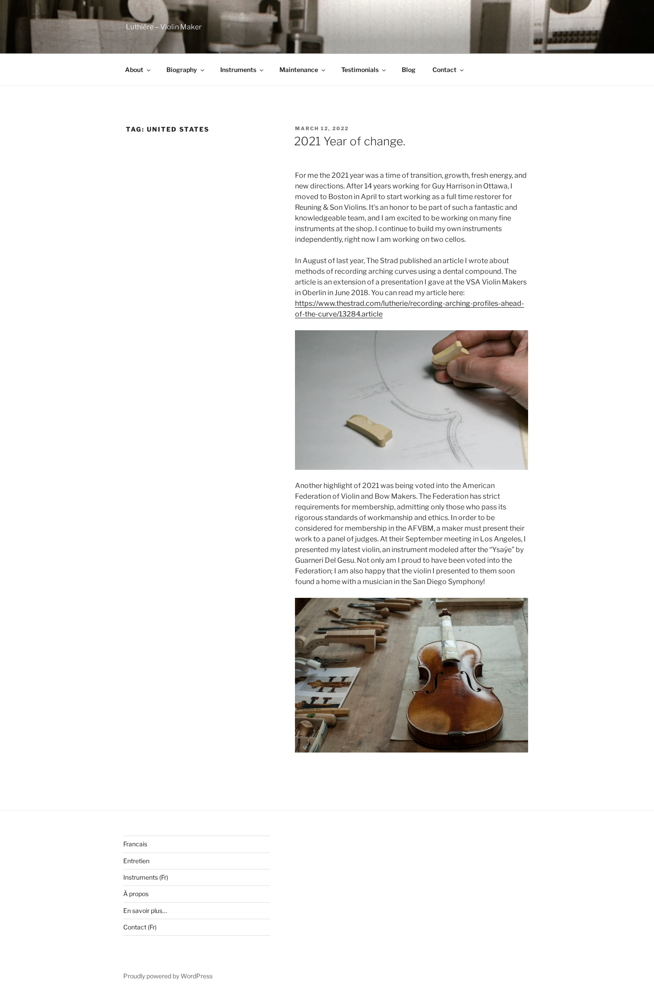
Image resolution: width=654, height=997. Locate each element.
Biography (181, 69)
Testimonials (360, 69)
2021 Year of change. (349, 141)
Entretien (136, 861)
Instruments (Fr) (145, 877)
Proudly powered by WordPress (168, 976)
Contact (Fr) (140, 927)
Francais (135, 844)
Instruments (238, 69)
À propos (136, 893)
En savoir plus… (145, 910)
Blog (409, 69)
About (134, 69)
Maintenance (298, 69)
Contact (444, 69)
